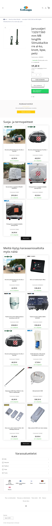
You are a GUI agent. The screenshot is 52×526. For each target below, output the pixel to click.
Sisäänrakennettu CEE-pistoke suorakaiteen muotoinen (37, 354)
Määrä (32, 72)
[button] (2, 7)
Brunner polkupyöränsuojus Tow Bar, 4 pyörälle (37, 150)
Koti (6, 19)
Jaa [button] (33, 96)
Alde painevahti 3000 (37, 391)
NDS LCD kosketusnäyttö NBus (37, 279)
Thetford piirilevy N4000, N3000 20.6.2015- (38, 317)
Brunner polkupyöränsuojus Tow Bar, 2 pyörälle (14, 150)
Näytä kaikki (26, 238)
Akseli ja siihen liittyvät (14, 19)
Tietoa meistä (34, 498)
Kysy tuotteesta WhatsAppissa (37, 91)
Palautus (44, 498)
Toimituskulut (40, 68)
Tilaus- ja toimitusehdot (10, 498)
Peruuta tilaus (26, 501)
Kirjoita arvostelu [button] (26, 112)
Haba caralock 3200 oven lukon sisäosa (37, 428)
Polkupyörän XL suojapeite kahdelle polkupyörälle (37, 187)
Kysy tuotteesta (38, 85)
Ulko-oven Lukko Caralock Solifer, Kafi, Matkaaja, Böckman (14, 428)
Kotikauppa (9, 522)
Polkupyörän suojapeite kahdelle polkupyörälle (14, 224)
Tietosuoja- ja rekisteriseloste (23, 498)
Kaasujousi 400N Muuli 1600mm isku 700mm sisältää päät (14, 391)
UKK (40, 498)
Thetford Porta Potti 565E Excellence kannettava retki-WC (14, 317)
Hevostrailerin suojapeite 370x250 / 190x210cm (14, 187)
